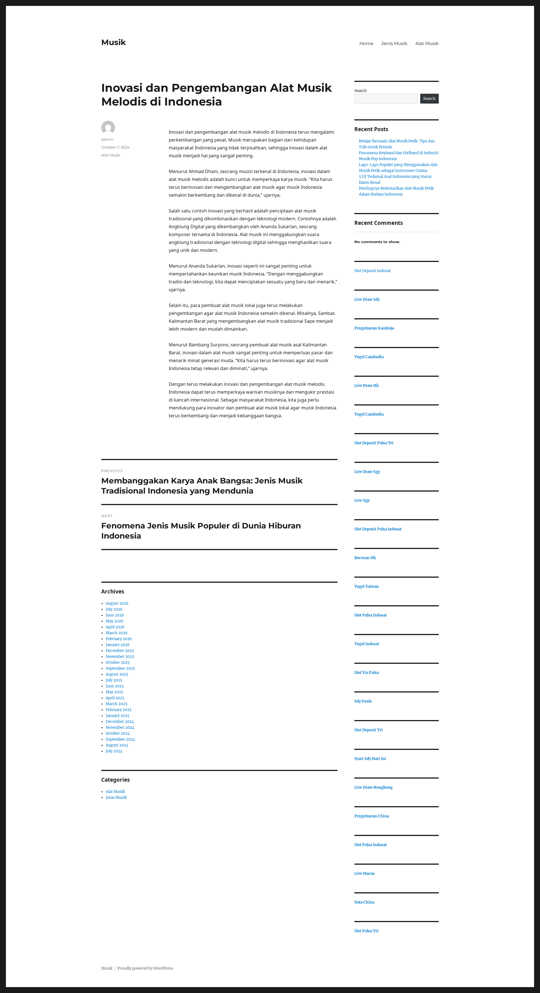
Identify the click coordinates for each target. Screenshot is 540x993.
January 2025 (117, 715)
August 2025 (117, 674)
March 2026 (117, 633)
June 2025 (115, 686)
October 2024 (118, 733)
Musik (113, 42)
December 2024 (120, 721)
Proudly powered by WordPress (145, 968)
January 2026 (118, 644)
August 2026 (117, 603)
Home (366, 43)
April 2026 (115, 627)
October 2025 (118, 662)
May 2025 (114, 692)
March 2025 (116, 703)
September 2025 (120, 668)
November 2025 (120, 656)
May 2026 (114, 621)
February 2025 (119, 709)
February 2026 (119, 638)
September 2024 (120, 739)
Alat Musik (427, 43)
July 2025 (114, 680)
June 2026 (115, 615)
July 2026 (114, 609)
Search (360, 90)
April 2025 (115, 698)
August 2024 (117, 745)
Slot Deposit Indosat (372, 270)
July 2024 (114, 751)
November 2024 (120, 727)
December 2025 (120, 650)
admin (107, 139)
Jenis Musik (394, 43)
